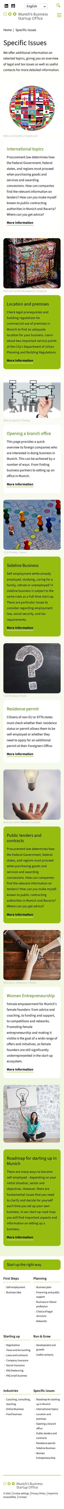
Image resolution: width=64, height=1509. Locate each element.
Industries (10, 1390)
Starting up (11, 1336)
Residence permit (45, 1443)
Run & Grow (41, 1336)
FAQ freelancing (14, 1370)
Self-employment (15, 1287)
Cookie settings (21, 1493)
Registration (13, 1345)
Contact (22, 1497)
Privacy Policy (38, 1493)
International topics (47, 1409)
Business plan (43, 1287)
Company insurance (17, 1360)
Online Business (15, 1409)
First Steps (11, 1278)
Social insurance (15, 1365)
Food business (14, 1414)
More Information (20, 222)
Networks (41, 1321)
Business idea (13, 1292)
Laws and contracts (17, 1355)
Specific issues (44, 1390)
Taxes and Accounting (18, 1350)
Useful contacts (44, 1355)
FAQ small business (16, 1376)
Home (7, 30)
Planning (40, 1278)
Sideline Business (45, 1448)
